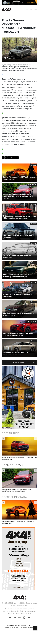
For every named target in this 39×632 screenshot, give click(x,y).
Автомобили (32, 184)
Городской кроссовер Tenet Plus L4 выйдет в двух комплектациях (19, 459)
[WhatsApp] (14, 157)
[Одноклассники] (5, 157)
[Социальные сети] (27, 10)
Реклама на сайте (11, 628)
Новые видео (13, 465)
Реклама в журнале (27, 628)
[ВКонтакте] (3, 157)
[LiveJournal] (17, 157)
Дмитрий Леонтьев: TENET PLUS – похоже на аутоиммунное (18, 523)
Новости (8, 53)
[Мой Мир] (8, 157)
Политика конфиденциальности (18, 625)
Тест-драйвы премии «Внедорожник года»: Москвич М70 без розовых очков (17, 491)
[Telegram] (11, 157)
